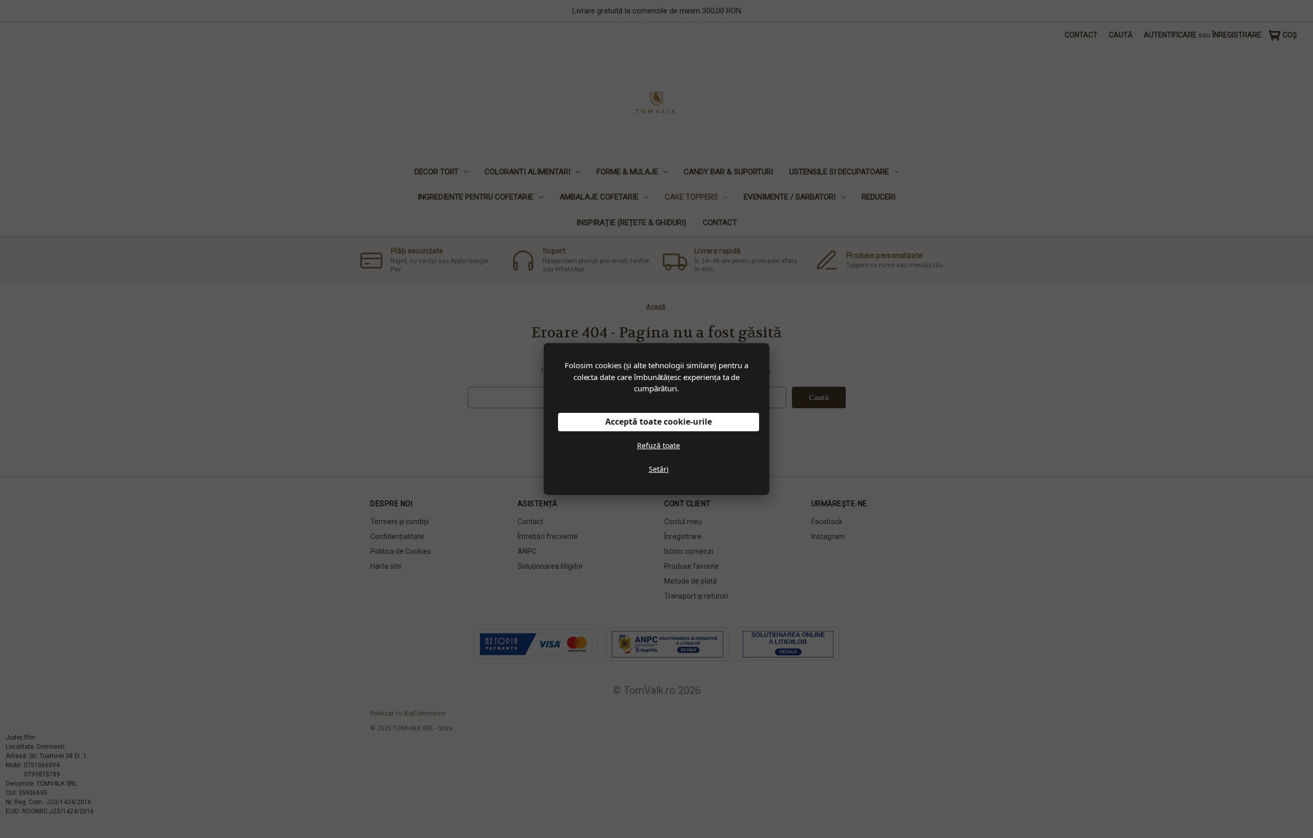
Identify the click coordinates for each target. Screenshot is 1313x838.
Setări (659, 469)
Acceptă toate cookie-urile (658, 421)
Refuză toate (658, 445)
